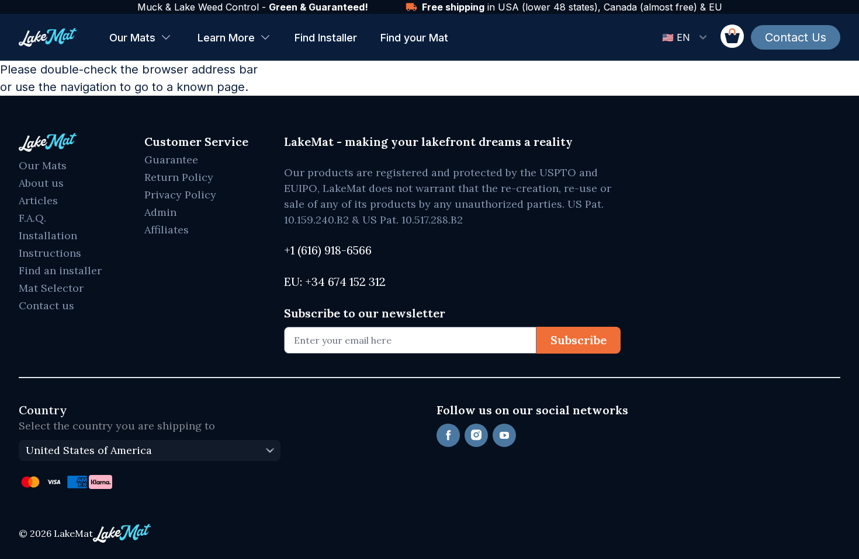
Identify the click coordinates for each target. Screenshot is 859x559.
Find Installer (326, 38)
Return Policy (178, 177)
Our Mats (132, 38)
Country (43, 410)
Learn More (226, 38)
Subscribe (578, 340)
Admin (160, 212)
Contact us (46, 305)
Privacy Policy (180, 194)
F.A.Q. (32, 218)
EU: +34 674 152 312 (335, 281)
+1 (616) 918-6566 (328, 250)
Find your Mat (414, 38)
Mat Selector (51, 288)
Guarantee (171, 159)
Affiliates (166, 229)
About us (41, 183)
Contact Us (795, 37)
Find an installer (60, 270)
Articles (38, 200)
